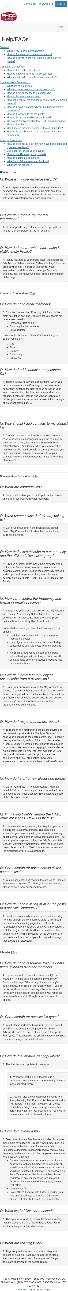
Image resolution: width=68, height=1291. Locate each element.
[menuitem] (31, 3)
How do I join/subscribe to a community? (29, 93)
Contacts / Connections (13, 66)
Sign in (61, 4)
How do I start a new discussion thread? (29, 117)
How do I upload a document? (23, 157)
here (49, 198)
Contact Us (30, 3)
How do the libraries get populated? (26, 154)
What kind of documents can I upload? (28, 161)
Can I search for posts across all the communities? (35, 128)
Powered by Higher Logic (34, 1289)
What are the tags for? (19, 164)
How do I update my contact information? (29, 54)
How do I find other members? (23, 70)
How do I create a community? (24, 96)
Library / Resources (11, 140)
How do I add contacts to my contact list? (29, 73)
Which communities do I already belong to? (31, 89)
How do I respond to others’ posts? (26, 114)
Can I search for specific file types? (26, 150)
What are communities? (20, 86)
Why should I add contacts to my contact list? (32, 77)
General (4, 47)
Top (13, 172)
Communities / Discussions (15, 82)
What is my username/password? (25, 50)
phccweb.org (46, 3)
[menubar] (39, 3)
